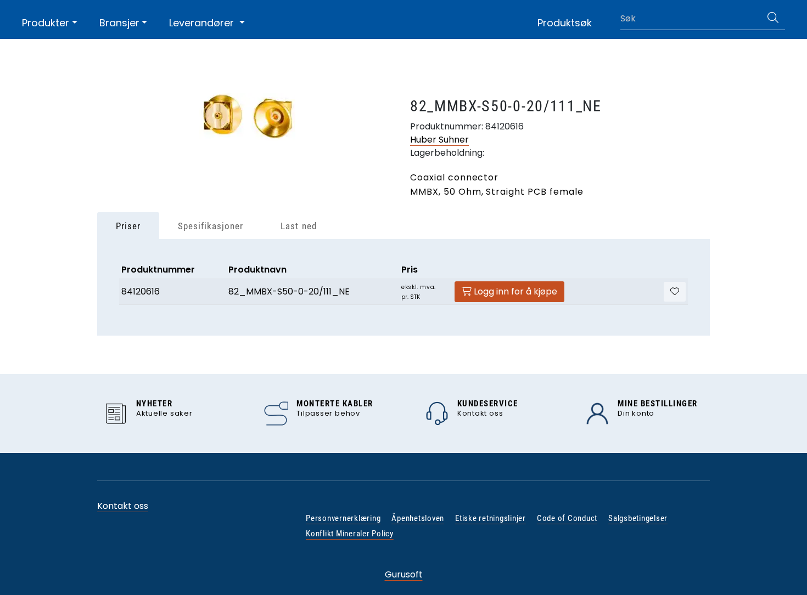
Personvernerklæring (343, 518)
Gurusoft (404, 574)
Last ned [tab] (298, 225)
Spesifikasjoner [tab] (210, 225)
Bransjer (119, 23)
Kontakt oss (122, 506)
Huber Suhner (439, 139)
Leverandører (203, 23)
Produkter (45, 23)
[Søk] (773, 19)
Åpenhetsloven (417, 518)
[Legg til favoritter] (675, 292)
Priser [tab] (128, 225)
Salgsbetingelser (638, 518)
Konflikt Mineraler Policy (350, 534)
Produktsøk (564, 23)
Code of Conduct (567, 518)
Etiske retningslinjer (490, 518)
